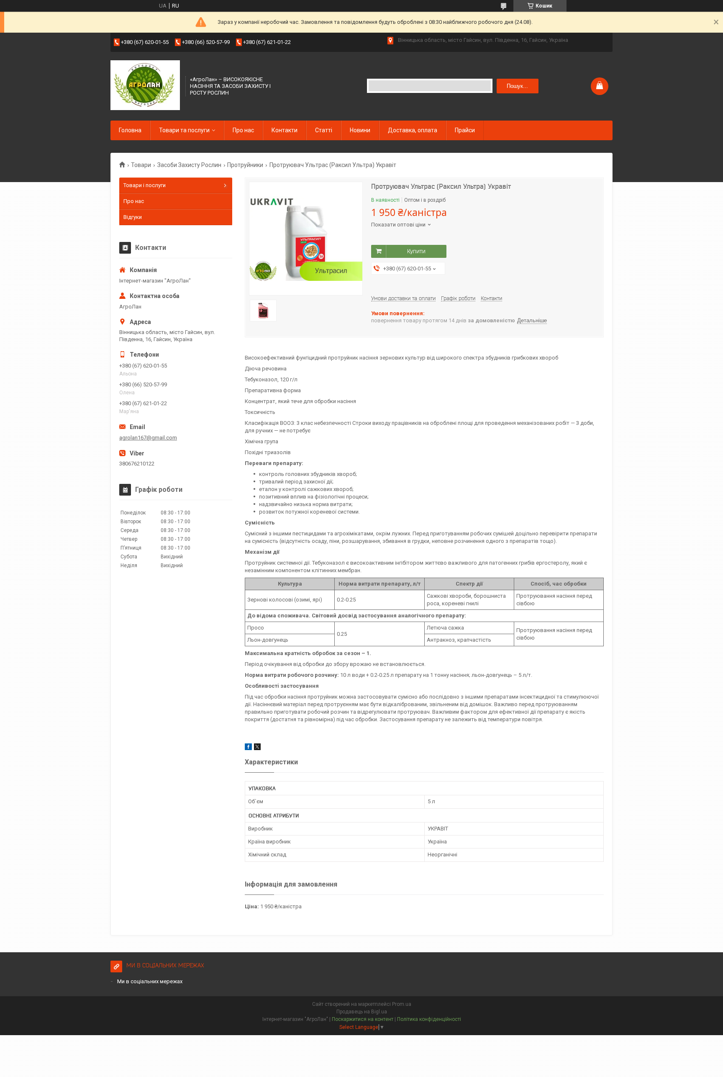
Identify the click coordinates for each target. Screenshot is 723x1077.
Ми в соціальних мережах (149, 981)
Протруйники (245, 165)
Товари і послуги (144, 185)
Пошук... (517, 86)
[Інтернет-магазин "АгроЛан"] (145, 85)
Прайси (465, 130)
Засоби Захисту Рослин (189, 165)
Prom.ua (401, 1004)
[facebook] (248, 748)
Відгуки (132, 217)
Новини (360, 130)
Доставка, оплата (412, 130)
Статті (323, 130)
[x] (257, 748)
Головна (130, 130)
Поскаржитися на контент (362, 1019)
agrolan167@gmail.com (148, 437)
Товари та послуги (184, 130)
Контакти (284, 130)
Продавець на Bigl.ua (361, 1012)
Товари (141, 165)
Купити (416, 251)
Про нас (243, 130)
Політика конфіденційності (429, 1019)
